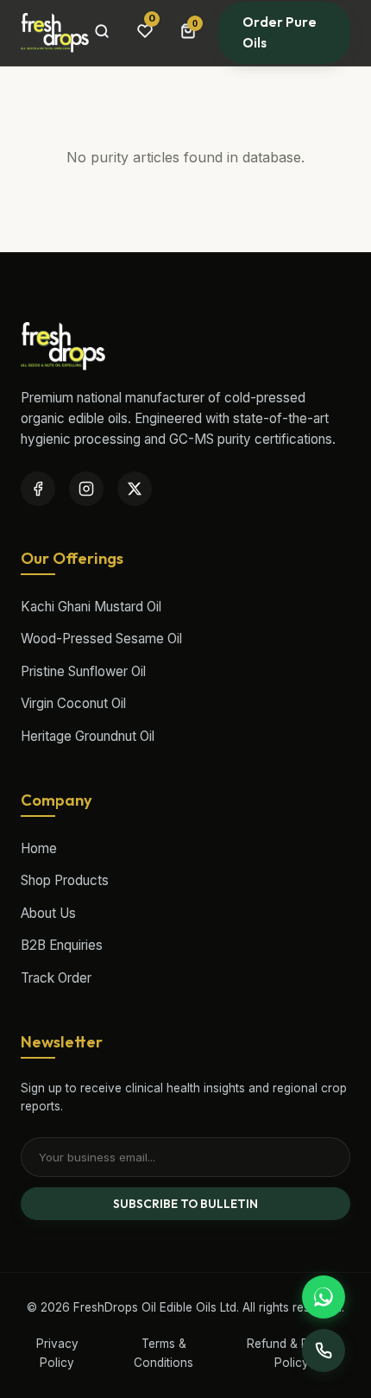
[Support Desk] (323, 1350)
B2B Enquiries (62, 945)
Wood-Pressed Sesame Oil (101, 638)
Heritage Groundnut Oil (87, 736)
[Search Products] (102, 32)
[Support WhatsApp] (323, 1297)
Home (39, 848)
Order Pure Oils (279, 32)
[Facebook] (38, 488)
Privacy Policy (57, 1353)
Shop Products (65, 880)
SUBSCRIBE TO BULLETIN (185, 1203)
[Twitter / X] (134, 488)
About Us (48, 913)
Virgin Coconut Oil (73, 703)
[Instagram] (86, 488)
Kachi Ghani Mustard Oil (91, 606)
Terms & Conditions (163, 1353)
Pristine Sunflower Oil (83, 671)
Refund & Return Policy (292, 1353)
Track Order (56, 978)
